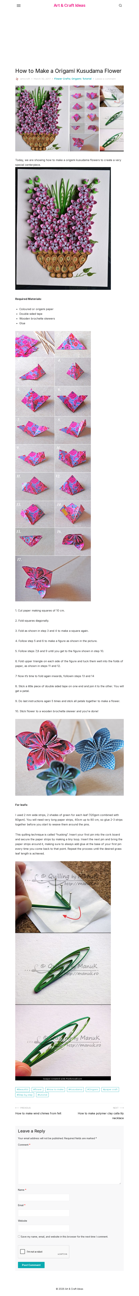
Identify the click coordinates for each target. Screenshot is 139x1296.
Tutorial (87, 78)
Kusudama (76, 1089)
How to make (55, 1089)
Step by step (25, 1094)
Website (22, 1220)
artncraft (25, 78)
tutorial (43, 1094)
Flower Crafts (62, 78)
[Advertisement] (69, 38)
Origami (76, 78)
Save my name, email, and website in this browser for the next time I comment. (64, 1236)
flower (38, 1089)
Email (21, 1205)
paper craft (111, 1089)
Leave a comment (105, 78)
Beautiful (23, 1089)
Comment (24, 1144)
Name (22, 1189)
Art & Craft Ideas (69, 5)
